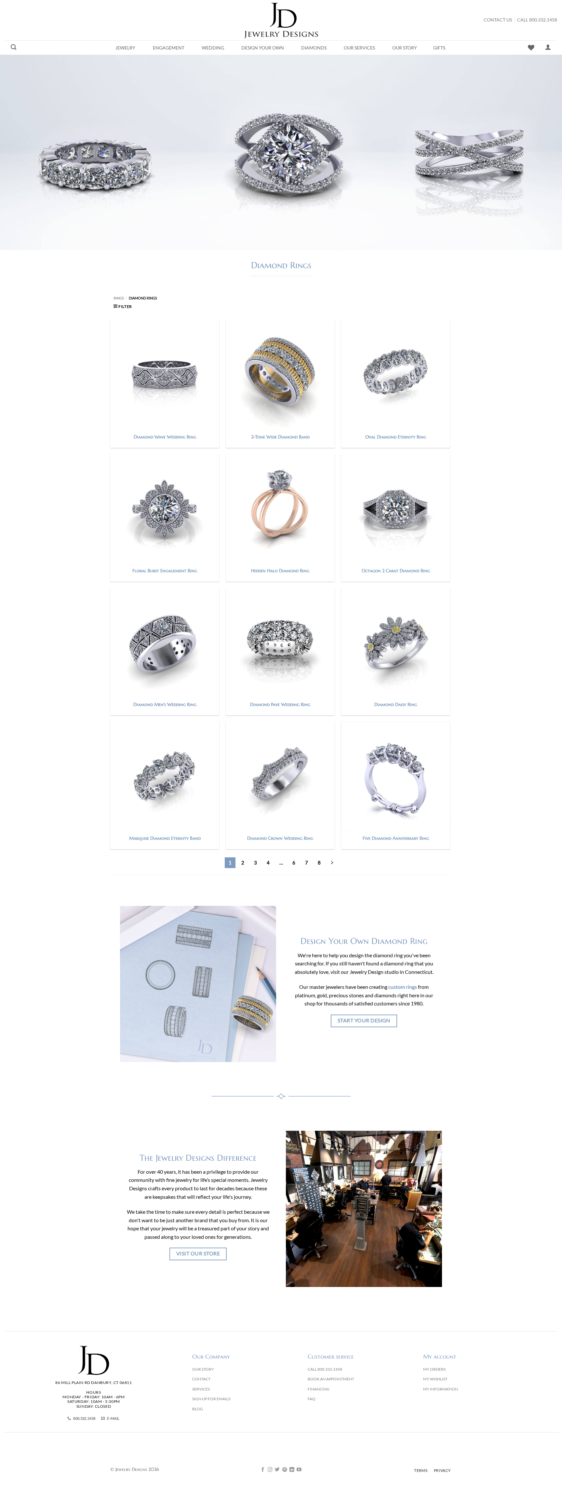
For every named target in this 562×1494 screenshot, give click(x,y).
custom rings (402, 987)
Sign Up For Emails (211, 1398)
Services (201, 1389)
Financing (318, 1389)
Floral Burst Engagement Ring (164, 571)
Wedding (213, 47)
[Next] (332, 862)
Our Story (404, 47)
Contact (201, 1378)
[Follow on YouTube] (299, 1470)
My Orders (434, 1369)
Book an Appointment (331, 1378)
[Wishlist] (531, 47)
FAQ (311, 1398)
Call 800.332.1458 (537, 19)
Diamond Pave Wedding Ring (280, 704)
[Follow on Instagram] (270, 1470)
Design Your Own (262, 47)
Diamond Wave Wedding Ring (165, 437)
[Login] (548, 47)
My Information (440, 1389)
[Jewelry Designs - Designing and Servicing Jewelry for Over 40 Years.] (281, 20)
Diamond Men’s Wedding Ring (164, 704)
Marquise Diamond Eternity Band (165, 838)
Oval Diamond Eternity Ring (395, 437)
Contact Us (498, 19)
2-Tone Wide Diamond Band (280, 437)
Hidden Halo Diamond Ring (280, 571)
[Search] (13, 47)
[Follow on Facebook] (263, 1470)
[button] (123, 306)
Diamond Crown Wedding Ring (280, 838)
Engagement (168, 47)
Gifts (439, 47)
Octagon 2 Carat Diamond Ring (396, 571)
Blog (197, 1408)
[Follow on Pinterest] (284, 1470)
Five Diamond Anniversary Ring (396, 838)
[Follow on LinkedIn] (291, 1470)
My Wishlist (435, 1378)
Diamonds (314, 47)
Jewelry (125, 47)
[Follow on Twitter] (277, 1470)
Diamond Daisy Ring (395, 704)
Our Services (359, 47)
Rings (119, 298)
